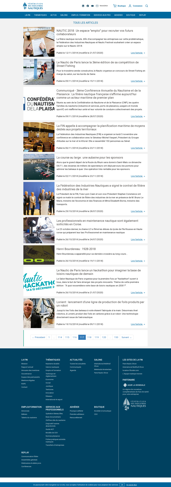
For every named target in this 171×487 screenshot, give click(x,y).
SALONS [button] (64, 15)
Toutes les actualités (78, 364)
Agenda (73, 370)
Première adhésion (77, 414)
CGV (96, 414)
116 (75, 337)
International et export (54, 400)
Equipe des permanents (30, 377)
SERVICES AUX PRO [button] (102, 15)
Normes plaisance (53, 436)
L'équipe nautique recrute (132, 374)
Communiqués (75, 367)
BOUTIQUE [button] (130, 15)
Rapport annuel (27, 367)
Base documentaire (53, 417)
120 (104, 337)
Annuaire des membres (30, 370)
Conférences (26, 466)
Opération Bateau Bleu (54, 414)
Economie (49, 379)
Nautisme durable (52, 364)
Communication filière (29, 456)
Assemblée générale (29, 460)
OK (122, 485)
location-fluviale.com (131, 370)
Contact (24, 387)
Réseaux (49, 396)
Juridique (49, 386)
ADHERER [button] (118, 15)
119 (97, 337)
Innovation (50, 393)
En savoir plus (132, 485)
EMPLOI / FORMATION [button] (80, 15)
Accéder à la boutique (102, 411)
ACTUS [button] (53, 15)
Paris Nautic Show (101, 373)
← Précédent (38, 337)
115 (67, 337)
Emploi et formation (53, 370)
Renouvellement (76, 418)
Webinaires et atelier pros (31, 463)
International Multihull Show (133, 367)
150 (116, 337)
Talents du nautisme (29, 418)
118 (89, 337)
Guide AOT (50, 429)
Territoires (49, 389)
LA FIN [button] (27, 15)
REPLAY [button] (142, 15)
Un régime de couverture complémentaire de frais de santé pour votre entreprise (136, 391)
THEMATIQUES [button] (40, 15)
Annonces (25, 411)
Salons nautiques (52, 367)
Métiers (24, 414)
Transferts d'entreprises (55, 445)
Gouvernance (26, 374)
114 (60, 337)
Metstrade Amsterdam (103, 369)
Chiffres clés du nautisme (55, 420)
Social (48, 383)
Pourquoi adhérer (76, 411)
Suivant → (127, 337)
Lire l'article (137, 52)
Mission (24, 364)
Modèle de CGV (52, 433)
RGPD (23, 384)
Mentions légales (28, 380)
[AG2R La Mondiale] (134, 385)
